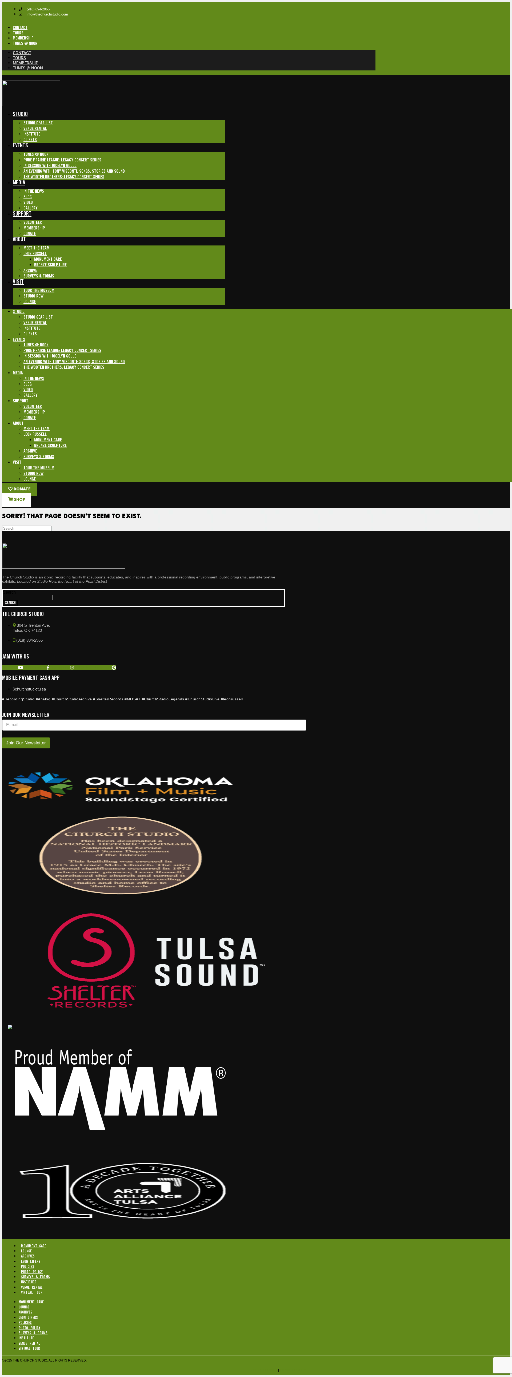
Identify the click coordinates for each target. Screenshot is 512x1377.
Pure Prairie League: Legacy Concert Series (62, 160)
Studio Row (33, 296)
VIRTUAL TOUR (31, 1292)
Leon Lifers (30, 1261)
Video (28, 203)
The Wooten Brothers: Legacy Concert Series (63, 177)
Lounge (29, 302)
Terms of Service (261, 1370)
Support (22, 214)
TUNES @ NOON (25, 44)
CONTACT (20, 28)
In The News (33, 191)
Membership (34, 228)
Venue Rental (35, 129)
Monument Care (48, 259)
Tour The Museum (38, 291)
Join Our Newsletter (26, 742)
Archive (30, 271)
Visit (18, 282)
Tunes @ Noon (36, 155)
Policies (27, 1266)
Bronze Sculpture (50, 265)
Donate (29, 234)
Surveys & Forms (38, 276)
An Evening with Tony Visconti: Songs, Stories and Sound (74, 171)
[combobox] (28, 597)
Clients (30, 140)
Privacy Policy (293, 1370)
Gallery (30, 208)
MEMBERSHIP (23, 38)
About (19, 239)
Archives (28, 1256)
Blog (27, 197)
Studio (20, 114)
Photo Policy (32, 1272)
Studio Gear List (38, 123)
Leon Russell (35, 254)
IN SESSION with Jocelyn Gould (50, 166)
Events (20, 145)
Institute (31, 134)
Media (19, 182)
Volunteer (32, 223)
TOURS (18, 33)
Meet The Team (36, 248)
